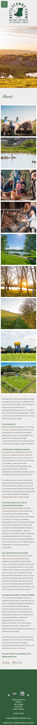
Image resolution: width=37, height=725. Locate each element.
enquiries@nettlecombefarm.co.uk (18, 718)
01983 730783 (18, 713)
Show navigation (4, 4)
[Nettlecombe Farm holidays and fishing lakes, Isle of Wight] (18, 25)
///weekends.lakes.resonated (23, 723)
